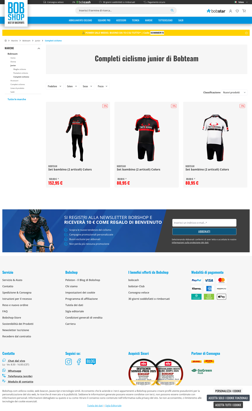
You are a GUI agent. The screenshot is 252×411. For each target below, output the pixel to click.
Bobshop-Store (11, 317)
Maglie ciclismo (19, 69)
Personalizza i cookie (228, 391)
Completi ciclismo (21, 77)
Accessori (14, 80)
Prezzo (101, 86)
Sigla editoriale (74, 311)
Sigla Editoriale (113, 405)
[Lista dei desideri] (237, 10)
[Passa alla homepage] (16, 12)
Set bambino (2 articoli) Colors (70, 169)
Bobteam (13, 53)
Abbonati (204, 231)
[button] (38, 48)
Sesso (85, 86)
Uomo (12, 58)
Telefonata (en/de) (19, 376)
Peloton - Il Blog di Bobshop (82, 280)
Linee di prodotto (17, 88)
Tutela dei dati (74, 305)
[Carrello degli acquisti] (244, 10)
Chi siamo (71, 286)
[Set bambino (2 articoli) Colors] (78, 138)
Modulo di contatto (20, 381)
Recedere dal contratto (16, 336)
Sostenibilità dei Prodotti (17, 324)
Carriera (70, 324)
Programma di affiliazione (81, 298)
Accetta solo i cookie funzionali (228, 398)
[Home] (6, 40)
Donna (13, 61)
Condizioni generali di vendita (83, 317)
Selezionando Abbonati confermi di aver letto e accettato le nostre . (204, 241)
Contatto (7, 286)
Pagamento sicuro (156, 2)
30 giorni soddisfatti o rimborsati (119, 2)
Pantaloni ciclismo (20, 73)
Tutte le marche (17, 99)
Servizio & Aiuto (12, 280)
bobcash (133, 280)
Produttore (53, 86)
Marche (9, 48)
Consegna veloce (55, 2)
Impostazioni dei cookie (80, 292)
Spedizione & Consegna (16, 292)
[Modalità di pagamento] (220, 289)
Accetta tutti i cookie (228, 405)
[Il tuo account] (230, 10)
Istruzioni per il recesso (17, 298)
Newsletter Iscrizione (15, 330)
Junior (13, 65)
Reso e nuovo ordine (15, 305)
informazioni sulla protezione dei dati (190, 242)
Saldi (12, 92)
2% (73, 2)
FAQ (5, 311)
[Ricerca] (172, 10)
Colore (70, 86)
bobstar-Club (136, 286)
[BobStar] (216, 10)
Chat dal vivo (16, 361)
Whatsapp (14, 371)
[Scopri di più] (246, 33)
